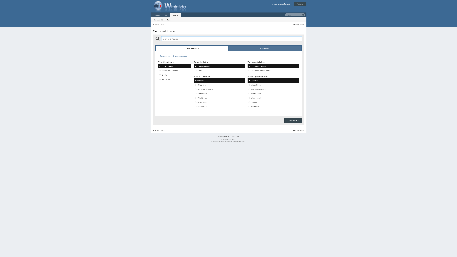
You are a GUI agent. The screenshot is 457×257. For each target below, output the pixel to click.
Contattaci (235, 136)
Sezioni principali (160, 15)
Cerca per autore (180, 56)
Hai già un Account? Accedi (281, 4)
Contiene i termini (259, 66)
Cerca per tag (165, 56)
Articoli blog (166, 79)
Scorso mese (202, 93)
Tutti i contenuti (167, 66)
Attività (175, 15)
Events (164, 75)
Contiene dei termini (261, 70)
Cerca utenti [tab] (264, 48)
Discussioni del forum (170, 70)
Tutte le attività (158, 20)
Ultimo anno (201, 102)
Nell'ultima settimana (205, 89)
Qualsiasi (200, 80)
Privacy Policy (223, 136)
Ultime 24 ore (202, 85)
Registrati (300, 4)
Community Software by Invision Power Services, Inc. (228, 141)
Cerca (169, 20)
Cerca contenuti (293, 120)
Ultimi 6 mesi (202, 98)
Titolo (199, 70)
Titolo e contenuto (204, 66)
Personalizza (202, 106)
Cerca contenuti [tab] (192, 48)
